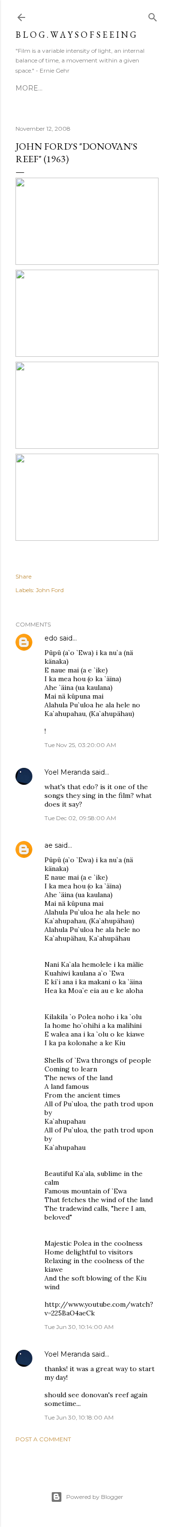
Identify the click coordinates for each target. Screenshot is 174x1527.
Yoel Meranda (67, 772)
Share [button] (23, 576)
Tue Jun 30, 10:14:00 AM (79, 1326)
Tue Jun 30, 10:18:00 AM (79, 1417)
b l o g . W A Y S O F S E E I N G (75, 34)
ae (48, 845)
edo (51, 638)
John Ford (50, 590)
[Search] (153, 15)
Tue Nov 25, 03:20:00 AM (80, 744)
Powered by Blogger (94, 1496)
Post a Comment (43, 1439)
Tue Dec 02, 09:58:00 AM (80, 818)
